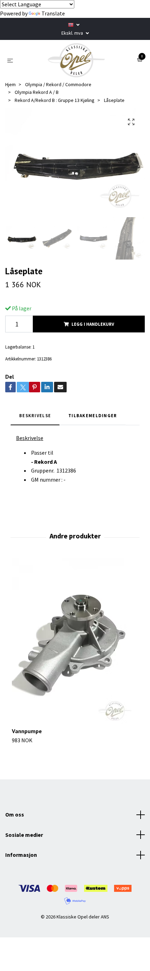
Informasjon (21, 854)
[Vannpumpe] (75, 642)
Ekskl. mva (72, 33)
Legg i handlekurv (93, 324)
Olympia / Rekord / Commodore (58, 84)
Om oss (14, 814)
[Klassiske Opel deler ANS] (76, 60)
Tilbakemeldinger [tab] (92, 415)
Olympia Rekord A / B (37, 92)
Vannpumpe (27, 731)
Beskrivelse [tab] (35, 415)
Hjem (10, 84)
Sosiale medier (24, 834)
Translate (53, 13)
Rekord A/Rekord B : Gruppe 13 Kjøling (55, 100)
